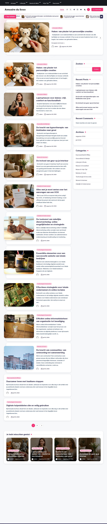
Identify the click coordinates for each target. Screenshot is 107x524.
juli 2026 (78, 140)
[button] (97, 9)
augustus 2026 (80, 136)
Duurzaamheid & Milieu (13, 378)
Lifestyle (22, 3)
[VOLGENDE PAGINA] (41, 425)
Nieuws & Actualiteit (82, 166)
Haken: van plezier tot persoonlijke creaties (87, 85)
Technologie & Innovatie (44, 249)
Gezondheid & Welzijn (43, 124)
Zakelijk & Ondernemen (43, 186)
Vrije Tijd (46, 3)
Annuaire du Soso (15, 9)
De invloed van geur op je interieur (52, 16)
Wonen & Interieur (42, 157)
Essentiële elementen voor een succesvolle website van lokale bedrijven (50, 256)
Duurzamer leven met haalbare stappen (24, 381)
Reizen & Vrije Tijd (81, 169)
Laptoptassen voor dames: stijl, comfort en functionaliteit (86, 91)
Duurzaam (56, 3)
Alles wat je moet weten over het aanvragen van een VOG (85, 16)
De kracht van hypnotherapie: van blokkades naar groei (20, 16)
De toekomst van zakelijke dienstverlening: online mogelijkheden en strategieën (50, 222)
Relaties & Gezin (42, 346)
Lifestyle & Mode (59, 26)
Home (7, 3)
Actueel (13, 3)
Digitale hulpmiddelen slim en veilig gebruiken (27, 405)
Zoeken (79, 64)
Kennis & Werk (34, 3)
